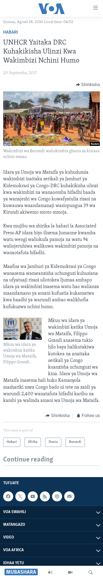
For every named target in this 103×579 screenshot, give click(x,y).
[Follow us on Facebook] (8, 496)
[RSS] (45, 496)
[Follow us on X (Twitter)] (20, 496)
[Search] (91, 572)
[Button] (88, 84)
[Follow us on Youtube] (33, 496)
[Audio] (50, 572)
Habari (10, 32)
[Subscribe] (69, 496)
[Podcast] (57, 496)
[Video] (70, 572)
